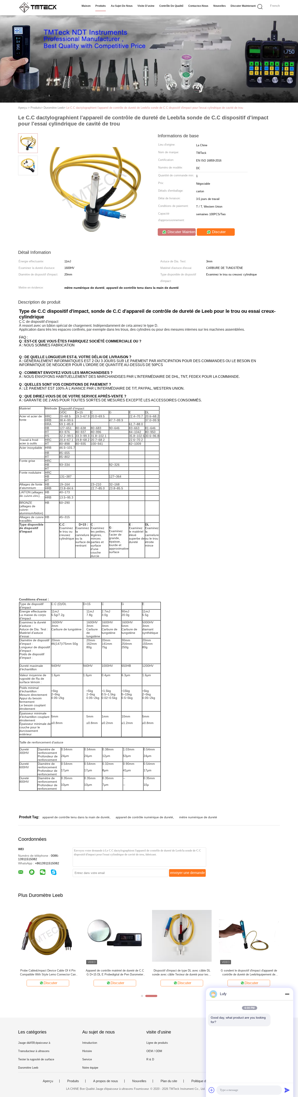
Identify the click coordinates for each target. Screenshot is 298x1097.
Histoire (87, 1051)
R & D (150, 1059)
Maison (86, 5)
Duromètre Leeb (28, 1067)
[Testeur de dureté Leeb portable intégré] (48, 935)
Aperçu (48, 1081)
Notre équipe (90, 1067)
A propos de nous (105, 1081)
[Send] (287, 1090)
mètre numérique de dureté (198, 817)
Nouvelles (219, 5)
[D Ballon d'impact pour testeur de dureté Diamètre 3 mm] (182, 935)
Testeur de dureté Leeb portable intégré (48, 970)
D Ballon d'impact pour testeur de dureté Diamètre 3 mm (182, 972)
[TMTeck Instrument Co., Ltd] (39, 8)
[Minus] (287, 994)
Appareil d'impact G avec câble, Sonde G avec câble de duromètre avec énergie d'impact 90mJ (248, 973)
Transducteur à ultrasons (34, 1051)
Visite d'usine (145, 5)
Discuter (218, 232)
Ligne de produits (157, 1042)
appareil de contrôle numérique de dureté (144, 817)
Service (87, 1059)
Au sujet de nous (122, 5)
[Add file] (212, 1090)
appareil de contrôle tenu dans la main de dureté (76, 817)
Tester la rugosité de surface (36, 1059)
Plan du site (169, 1081)
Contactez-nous (198, 5)
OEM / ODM (154, 1051)
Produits (100, 5)
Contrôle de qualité (171, 5)
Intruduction (89, 1042)
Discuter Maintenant (243, 5)
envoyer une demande (187, 873)
